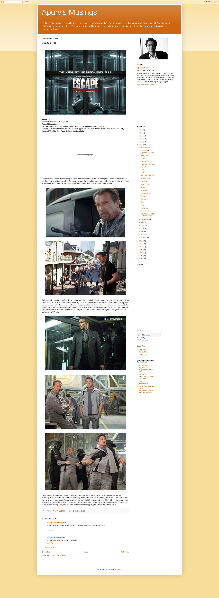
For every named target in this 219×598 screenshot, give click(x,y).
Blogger (118, 569)
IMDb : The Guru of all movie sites (146, 377)
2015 (141, 139)
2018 (141, 133)
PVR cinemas (143, 384)
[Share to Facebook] (81, 511)
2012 (141, 241)
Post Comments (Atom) (59, 556)
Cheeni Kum (143, 374)
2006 (141, 259)
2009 (141, 250)
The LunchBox (146, 211)
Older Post (125, 552)
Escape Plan (145, 162)
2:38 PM (50, 543)
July (142, 225)
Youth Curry (143, 355)
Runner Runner (146, 193)
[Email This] (74, 511)
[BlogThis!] (76, 511)
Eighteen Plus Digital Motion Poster (148, 215)
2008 (141, 253)
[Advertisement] (156, 105)
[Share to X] (79, 511)
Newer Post (46, 552)
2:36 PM (50, 530)
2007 (141, 256)
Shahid (143, 159)
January (144, 237)
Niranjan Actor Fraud (54, 523)
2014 (141, 142)
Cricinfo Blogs (143, 352)
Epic (142, 202)
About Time (144, 190)
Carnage (144, 199)
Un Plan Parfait (146, 178)
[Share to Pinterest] (84, 511)
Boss (142, 169)
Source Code (145, 184)
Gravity (143, 187)
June (143, 228)
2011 (141, 244)
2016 (141, 136)
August (143, 222)
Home (86, 552)
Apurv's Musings (69, 12)
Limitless (144, 181)
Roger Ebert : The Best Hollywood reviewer (146, 391)
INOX (140, 381)
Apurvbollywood (144, 365)
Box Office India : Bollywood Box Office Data (146, 369)
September (145, 219)
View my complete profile (145, 85)
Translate (145, 340)
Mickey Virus (145, 156)
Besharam (144, 208)
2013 (141, 145)
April (142, 231)
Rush (142, 172)
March (143, 234)
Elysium (143, 196)
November (144, 147)
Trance (143, 205)
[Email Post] (70, 511)
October (144, 150)
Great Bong (143, 349)
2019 (141, 130)
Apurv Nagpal (144, 68)
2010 (141, 247)
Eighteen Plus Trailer (148, 153)
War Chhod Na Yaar (147, 175)
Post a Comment (50, 547)
